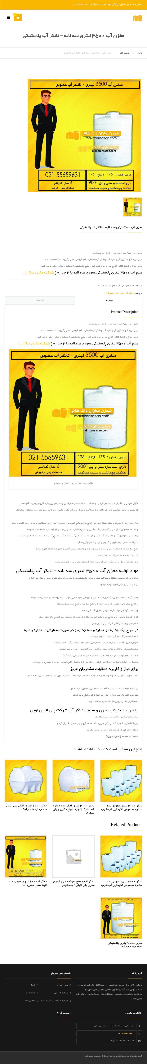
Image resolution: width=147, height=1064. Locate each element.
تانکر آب (129, 293)
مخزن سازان (62, 985)
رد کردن (68, 4)
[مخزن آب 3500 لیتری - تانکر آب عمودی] (85, 136)
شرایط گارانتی (61, 993)
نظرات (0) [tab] (40, 300)
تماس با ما (30, 1001)
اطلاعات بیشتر (121, 779)
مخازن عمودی (129, 286)
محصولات (124, 53)
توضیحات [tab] (109, 300)
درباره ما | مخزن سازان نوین (54, 1001)
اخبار (32, 985)
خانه (140, 53)
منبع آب (110, 293)
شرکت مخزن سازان (39, 273)
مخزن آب (119, 293)
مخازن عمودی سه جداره (110, 286)
